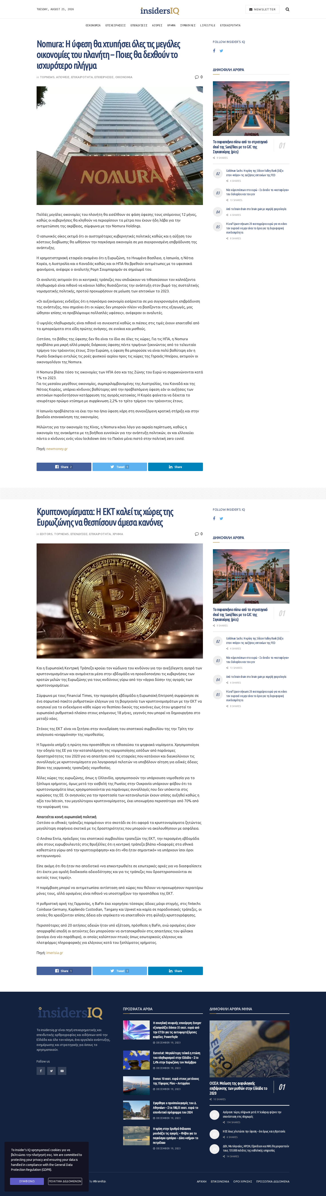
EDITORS (46, 533)
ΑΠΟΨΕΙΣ (63, 77)
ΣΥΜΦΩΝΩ (27, 1181)
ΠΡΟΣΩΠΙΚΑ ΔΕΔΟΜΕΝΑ (272, 1181)
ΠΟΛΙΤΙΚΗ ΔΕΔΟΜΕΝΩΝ (65, 1181)
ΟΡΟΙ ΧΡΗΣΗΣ (242, 1181)
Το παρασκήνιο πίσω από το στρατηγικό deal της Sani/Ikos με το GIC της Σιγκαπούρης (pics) (240, 146)
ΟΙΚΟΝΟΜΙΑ (93, 25)
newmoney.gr (57, 449)
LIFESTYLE (207, 25)
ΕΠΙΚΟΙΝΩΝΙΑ (220, 1181)
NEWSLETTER (264, 9)
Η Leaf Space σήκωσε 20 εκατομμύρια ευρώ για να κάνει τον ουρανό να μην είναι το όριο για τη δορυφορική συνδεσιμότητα (256, 228)
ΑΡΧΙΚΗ (202, 1181)
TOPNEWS (47, 77)
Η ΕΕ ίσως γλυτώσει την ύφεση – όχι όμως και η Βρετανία (254, 1131)
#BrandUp (99, 1181)
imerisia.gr (54, 953)
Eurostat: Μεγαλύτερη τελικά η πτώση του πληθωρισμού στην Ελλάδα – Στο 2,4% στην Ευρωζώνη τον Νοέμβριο (176, 1057)
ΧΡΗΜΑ (171, 25)
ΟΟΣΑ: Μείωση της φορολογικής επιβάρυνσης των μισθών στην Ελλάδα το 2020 (238, 1088)
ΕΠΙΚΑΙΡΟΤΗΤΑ (230, 25)
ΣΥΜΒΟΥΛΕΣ (187, 25)
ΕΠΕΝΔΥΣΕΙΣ (139, 25)
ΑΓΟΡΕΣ (157, 25)
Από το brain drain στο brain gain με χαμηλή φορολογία (256, 209)
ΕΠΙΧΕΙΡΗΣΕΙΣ (116, 25)
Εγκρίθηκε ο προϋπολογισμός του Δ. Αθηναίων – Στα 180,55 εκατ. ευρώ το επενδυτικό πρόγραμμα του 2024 (175, 1107)
